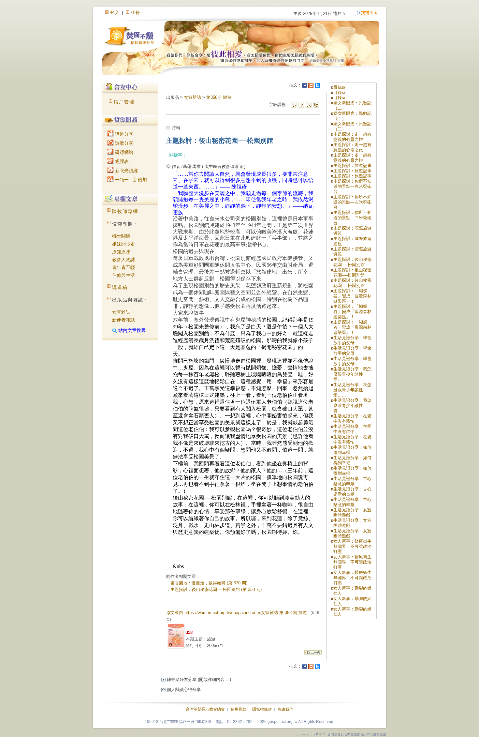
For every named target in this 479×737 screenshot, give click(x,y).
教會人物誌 (123, 259)
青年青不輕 (123, 267)
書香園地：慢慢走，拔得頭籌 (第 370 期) (208, 582)
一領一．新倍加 (130, 179)
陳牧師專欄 (125, 211)
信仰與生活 (123, 275)
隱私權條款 (262, 709)
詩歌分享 (123, 143)
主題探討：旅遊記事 (352, 165)
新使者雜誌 (123, 320)
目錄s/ (339, 87)
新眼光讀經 (126, 170)
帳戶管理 (124, 101)
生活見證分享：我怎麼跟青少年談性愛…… (352, 374)
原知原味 (121, 251)
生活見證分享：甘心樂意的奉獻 (352, 481)
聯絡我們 (285, 709)
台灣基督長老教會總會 (205, 709)
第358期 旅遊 (218, 97)
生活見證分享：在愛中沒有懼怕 (352, 419)
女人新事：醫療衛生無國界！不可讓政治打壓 (352, 546)
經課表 (121, 161)
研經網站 (123, 152)
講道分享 (123, 134)
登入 (115, 12)
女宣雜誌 (121, 312)
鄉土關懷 (121, 236)
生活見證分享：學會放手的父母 (352, 340)
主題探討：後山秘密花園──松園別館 (352, 262)
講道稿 (120, 287)
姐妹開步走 (123, 244)
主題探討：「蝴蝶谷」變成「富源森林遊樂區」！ (352, 296)
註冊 (135, 12)
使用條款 (238, 709)
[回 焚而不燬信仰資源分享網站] (367, 12)
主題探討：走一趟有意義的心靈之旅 (352, 137)
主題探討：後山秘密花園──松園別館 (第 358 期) (216, 589)
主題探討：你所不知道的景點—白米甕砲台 (352, 186)
